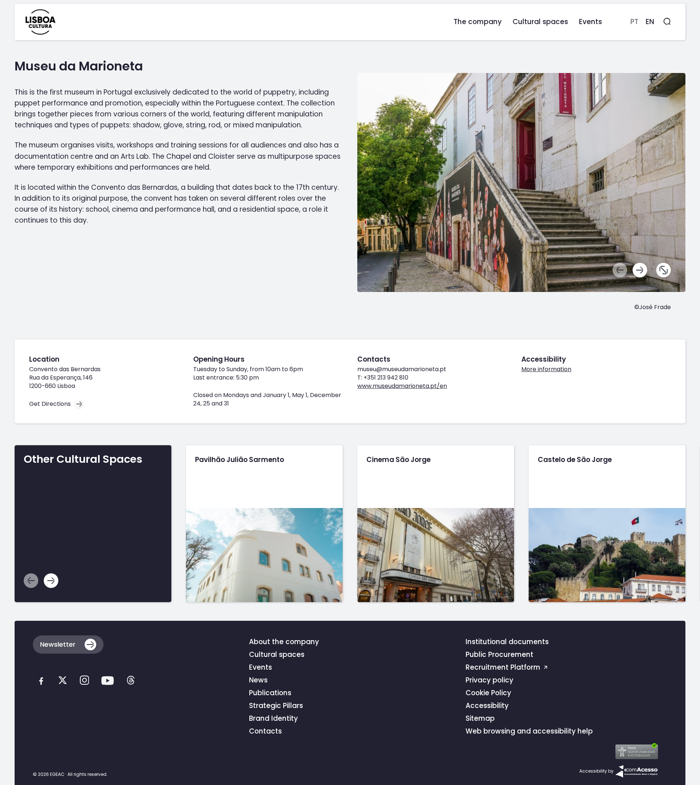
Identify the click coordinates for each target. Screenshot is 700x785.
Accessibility (487, 706)
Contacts (265, 731)
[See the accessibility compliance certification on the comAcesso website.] (636, 771)
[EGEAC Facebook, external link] (41, 682)
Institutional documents (507, 642)
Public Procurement (499, 654)
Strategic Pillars (276, 706)
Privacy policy (489, 680)
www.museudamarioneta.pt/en (402, 386)
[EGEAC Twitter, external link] (62, 682)
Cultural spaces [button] (540, 22)
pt (634, 22)
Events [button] (590, 22)
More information (546, 369)
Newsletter (57, 644)
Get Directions (50, 404)
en (650, 22)
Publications (270, 693)
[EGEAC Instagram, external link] (84, 682)
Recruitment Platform (504, 667)
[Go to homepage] (40, 22)
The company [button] (478, 22)
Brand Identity (273, 718)
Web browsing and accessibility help (529, 731)
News (258, 680)
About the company (284, 642)
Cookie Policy (488, 693)
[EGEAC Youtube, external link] (107, 682)
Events (260, 667)
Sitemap (480, 718)
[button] (640, 270)
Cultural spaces (276, 654)
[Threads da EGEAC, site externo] (130, 682)
